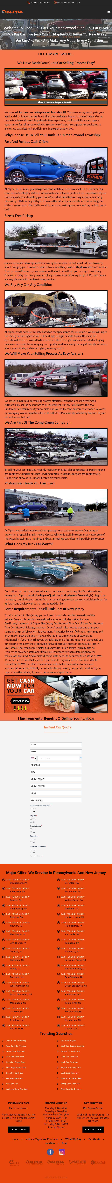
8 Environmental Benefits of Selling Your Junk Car (56, 718)
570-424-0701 (44, 3)
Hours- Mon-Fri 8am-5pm (68, 3)
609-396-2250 (95, 1108)
